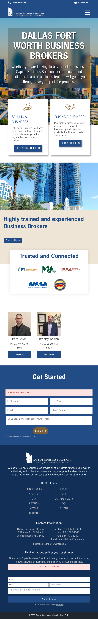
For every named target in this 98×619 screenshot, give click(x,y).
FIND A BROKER (34, 489)
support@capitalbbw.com (71, 539)
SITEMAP (64, 508)
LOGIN (64, 494)
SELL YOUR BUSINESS (28, 148)
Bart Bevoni (19, 339)
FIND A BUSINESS (70, 143)
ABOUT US (34, 494)
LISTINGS (34, 503)
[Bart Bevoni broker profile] (19, 324)
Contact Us (83, 3)
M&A (34, 499)
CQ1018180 (59, 544)
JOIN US (64, 489)
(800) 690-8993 (72, 529)
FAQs (64, 503)
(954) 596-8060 (20, 3)
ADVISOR (34, 508)
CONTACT (34, 513)
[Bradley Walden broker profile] (49, 324)
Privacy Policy (32, 436)
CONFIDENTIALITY (64, 499)
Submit (39, 431)
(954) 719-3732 (70, 536)
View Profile (19, 355)
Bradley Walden (49, 339)
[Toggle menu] (87, 12)
